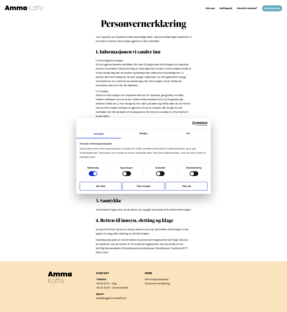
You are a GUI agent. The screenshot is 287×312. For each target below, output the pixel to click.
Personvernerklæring (157, 283)
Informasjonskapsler (157, 279)
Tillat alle (186, 186)
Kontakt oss (272, 8)
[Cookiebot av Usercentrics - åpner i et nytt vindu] (194, 123)
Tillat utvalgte (143, 186)
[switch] (126, 173)
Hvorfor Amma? (247, 8)
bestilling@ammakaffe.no (111, 298)
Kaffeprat (226, 8)
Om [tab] (188, 133)
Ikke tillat (100, 186)
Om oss (210, 8)
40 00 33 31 (102, 283)
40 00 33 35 (103, 287)
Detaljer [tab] (143, 133)
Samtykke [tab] (99, 134)
